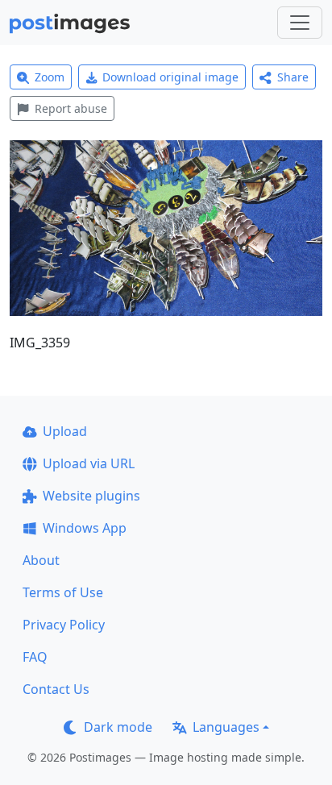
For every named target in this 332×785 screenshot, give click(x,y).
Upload (65, 431)
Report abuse (71, 108)
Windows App (85, 528)
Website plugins (91, 496)
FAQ (35, 657)
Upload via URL (89, 463)
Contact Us (56, 689)
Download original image (170, 77)
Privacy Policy (64, 624)
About (41, 560)
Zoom (49, 77)
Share (293, 77)
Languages (226, 727)
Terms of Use (63, 592)
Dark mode (118, 727)
